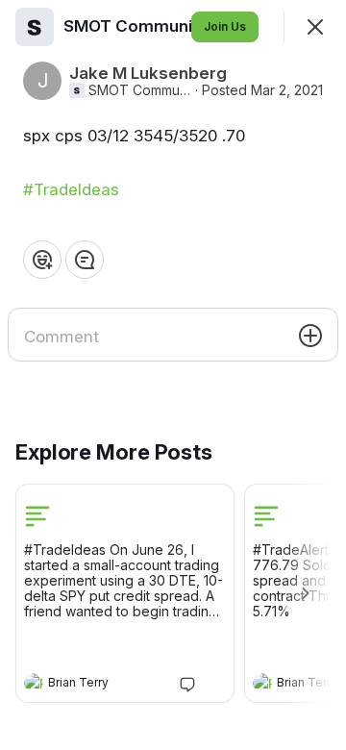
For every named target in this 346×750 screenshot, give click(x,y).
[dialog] (173, 375)
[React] (42, 259)
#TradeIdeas (71, 189)
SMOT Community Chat (139, 90)
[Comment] (84, 259)
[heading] (105, 684)
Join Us (225, 26)
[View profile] (33, 682)
